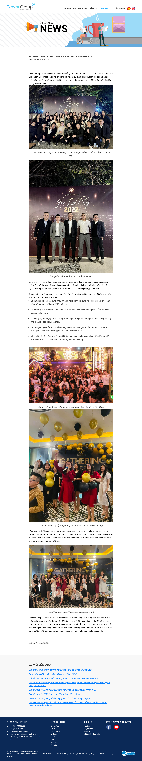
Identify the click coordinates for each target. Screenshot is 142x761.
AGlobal (54, 734)
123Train (54, 742)
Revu (53, 729)
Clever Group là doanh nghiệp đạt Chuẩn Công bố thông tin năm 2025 (60, 670)
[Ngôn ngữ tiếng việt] (129, 8)
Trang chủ (70, 8)
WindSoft (54, 745)
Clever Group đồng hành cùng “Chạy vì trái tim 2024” (53, 674)
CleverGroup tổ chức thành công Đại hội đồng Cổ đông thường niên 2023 (62, 690)
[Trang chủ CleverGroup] (21, 6)
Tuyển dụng (118, 8)
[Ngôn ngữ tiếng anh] (133, 8)
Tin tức (105, 8)
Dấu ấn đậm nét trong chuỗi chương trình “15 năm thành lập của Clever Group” (65, 678)
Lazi (52, 740)
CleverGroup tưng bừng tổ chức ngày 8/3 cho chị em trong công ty (59, 698)
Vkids (53, 737)
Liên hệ (87, 731)
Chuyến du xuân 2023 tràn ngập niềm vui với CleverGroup (55, 694)
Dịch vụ (82, 8)
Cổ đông (93, 8)
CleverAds (55, 726)
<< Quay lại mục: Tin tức (39, 643)
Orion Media (55, 731)
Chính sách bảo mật (92, 734)
